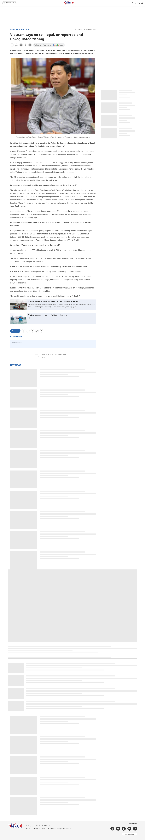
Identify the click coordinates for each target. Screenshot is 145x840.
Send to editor (129, 834)
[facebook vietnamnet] (112, 829)
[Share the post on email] (21, 45)
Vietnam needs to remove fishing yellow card (47, 315)
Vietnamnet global (20, 29)
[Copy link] (25, 45)
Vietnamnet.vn (11, 3)
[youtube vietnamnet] (118, 829)
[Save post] (30, 45)
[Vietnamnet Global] (74, 4)
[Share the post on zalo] (16, 45)
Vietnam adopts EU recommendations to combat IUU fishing (54, 301)
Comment (15, 331)
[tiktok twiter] (129, 829)
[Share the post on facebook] (12, 45)
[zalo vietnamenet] (135, 829)
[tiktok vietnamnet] (124, 829)
